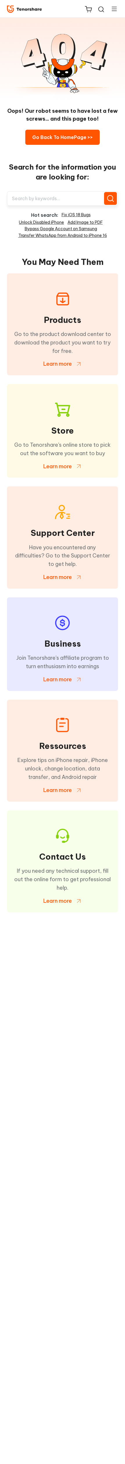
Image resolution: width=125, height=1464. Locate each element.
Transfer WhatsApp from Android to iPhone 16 (62, 235)
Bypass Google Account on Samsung (61, 228)
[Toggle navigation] (112, 9)
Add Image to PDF (85, 222)
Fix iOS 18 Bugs (76, 214)
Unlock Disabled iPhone (41, 222)
